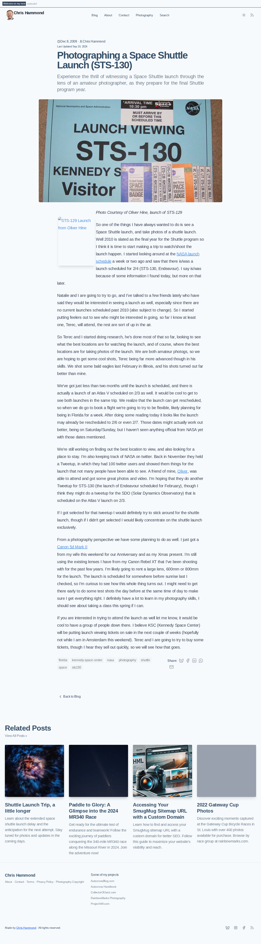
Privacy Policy (45, 881)
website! (32, 3)
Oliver (182, 471)
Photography (144, 15)
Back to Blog (72, 696)
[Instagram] (236, 928)
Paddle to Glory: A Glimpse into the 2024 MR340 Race (93, 811)
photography (127, 660)
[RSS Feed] (252, 15)
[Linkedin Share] (194, 660)
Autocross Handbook (103, 886)
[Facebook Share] (187, 660)
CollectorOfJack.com (103, 892)
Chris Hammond (94, 41)
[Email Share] (171, 666)
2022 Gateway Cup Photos (218, 808)
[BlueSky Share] (181, 660)
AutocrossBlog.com (102, 881)
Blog (95, 15)
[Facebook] (244, 928)
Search (164, 15)
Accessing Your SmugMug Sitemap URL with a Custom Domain (160, 811)
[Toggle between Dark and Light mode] (244, 15)
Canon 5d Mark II (72, 547)
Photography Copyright (70, 881)
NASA (110, 660)
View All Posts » (16, 736)
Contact (124, 15)
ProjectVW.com (100, 903)
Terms (30, 881)
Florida (63, 660)
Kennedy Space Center (87, 660)
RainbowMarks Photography (108, 898)
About (108, 15)
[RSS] (252, 928)
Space (63, 667)
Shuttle (145, 660)
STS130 (76, 667)
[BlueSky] (227, 928)
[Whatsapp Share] (200, 660)
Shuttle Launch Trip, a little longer (30, 808)
